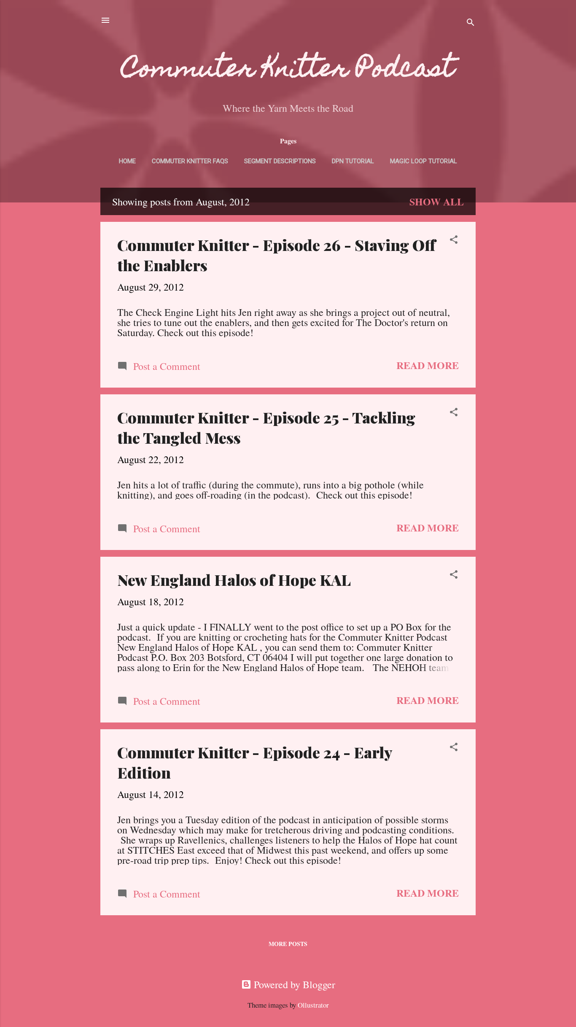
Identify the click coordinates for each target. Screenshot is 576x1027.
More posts (288, 943)
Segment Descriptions (280, 161)
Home (127, 161)
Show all (436, 201)
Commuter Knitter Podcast (288, 70)
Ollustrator (313, 1005)
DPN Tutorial (353, 161)
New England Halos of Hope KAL (234, 579)
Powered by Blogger (293, 984)
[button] (454, 240)
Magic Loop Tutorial (423, 161)
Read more (427, 365)
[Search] (471, 23)
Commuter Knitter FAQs (190, 161)
